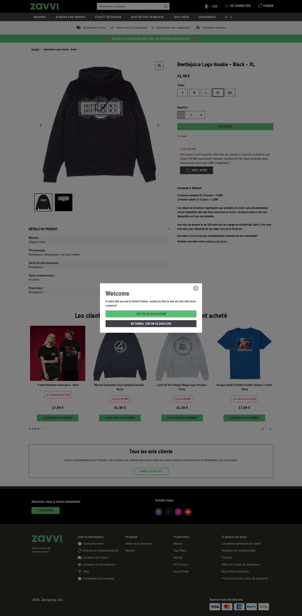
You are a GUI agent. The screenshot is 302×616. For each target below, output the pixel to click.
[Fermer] (196, 288)
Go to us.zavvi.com (151, 313)
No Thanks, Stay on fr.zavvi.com (151, 323)
